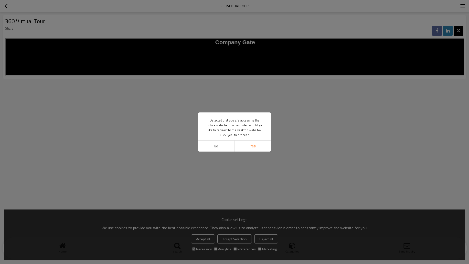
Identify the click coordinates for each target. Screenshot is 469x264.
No (216, 146)
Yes (253, 146)
